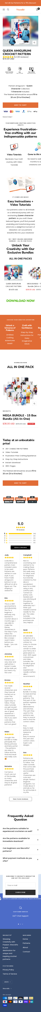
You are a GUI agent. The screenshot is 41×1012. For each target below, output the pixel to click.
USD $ (6, 982)
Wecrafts (7, 411)
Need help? (7, 117)
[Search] (8, 10)
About (25, 947)
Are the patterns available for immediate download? (16, 839)
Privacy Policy (8, 970)
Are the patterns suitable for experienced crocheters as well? (17, 830)
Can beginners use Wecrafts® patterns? (16, 849)
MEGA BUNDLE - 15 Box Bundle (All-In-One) (20, 417)
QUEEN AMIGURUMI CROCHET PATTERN (13, 284)
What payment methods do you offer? (17, 859)
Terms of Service (10, 974)
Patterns (26, 943)
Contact (26, 951)
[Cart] (37, 9)
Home (25, 939)
